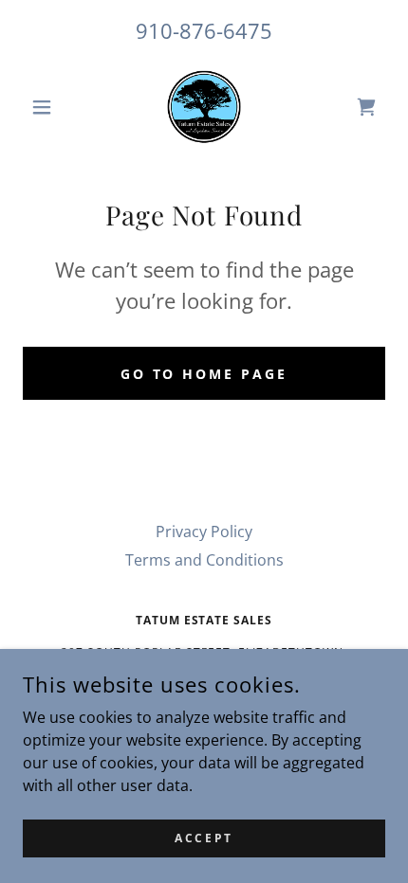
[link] (203, 107)
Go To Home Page (204, 374)
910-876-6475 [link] (204, 30)
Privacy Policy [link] (204, 531)
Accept (203, 838)
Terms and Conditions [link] (204, 560)
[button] (50, 107)
